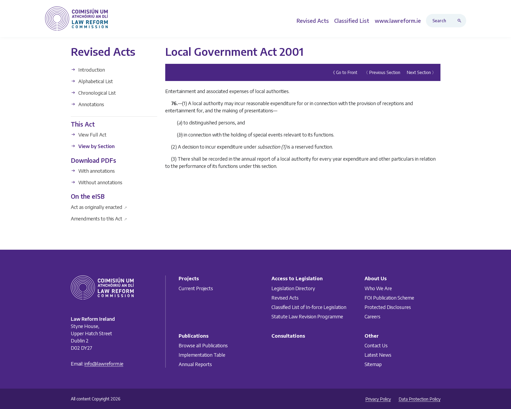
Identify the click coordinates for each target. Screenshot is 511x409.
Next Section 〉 (421, 72)
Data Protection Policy (419, 399)
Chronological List (96, 93)
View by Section (96, 146)
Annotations (90, 104)
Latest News (378, 355)
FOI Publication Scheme (389, 297)
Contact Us (376, 345)
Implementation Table (202, 355)
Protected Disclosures (388, 307)
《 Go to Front (344, 72)
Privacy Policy (378, 399)
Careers (372, 316)
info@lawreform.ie (103, 363)
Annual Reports (195, 364)
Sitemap (373, 364)
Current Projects (196, 288)
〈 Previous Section (382, 72)
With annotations (96, 171)
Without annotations (99, 182)
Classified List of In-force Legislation (308, 307)
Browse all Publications (203, 345)
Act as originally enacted (99, 207)
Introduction (91, 70)
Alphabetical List (95, 81)
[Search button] (460, 20)
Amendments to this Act (99, 218)
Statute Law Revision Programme (307, 316)
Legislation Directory (293, 288)
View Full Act (91, 134)
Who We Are (378, 288)
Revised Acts (285, 297)
